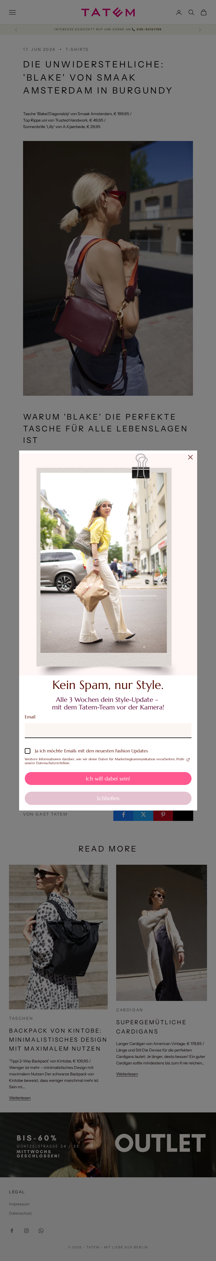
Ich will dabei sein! (108, 778)
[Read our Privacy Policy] (188, 759)
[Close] (190, 457)
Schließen (108, 798)
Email (30, 717)
